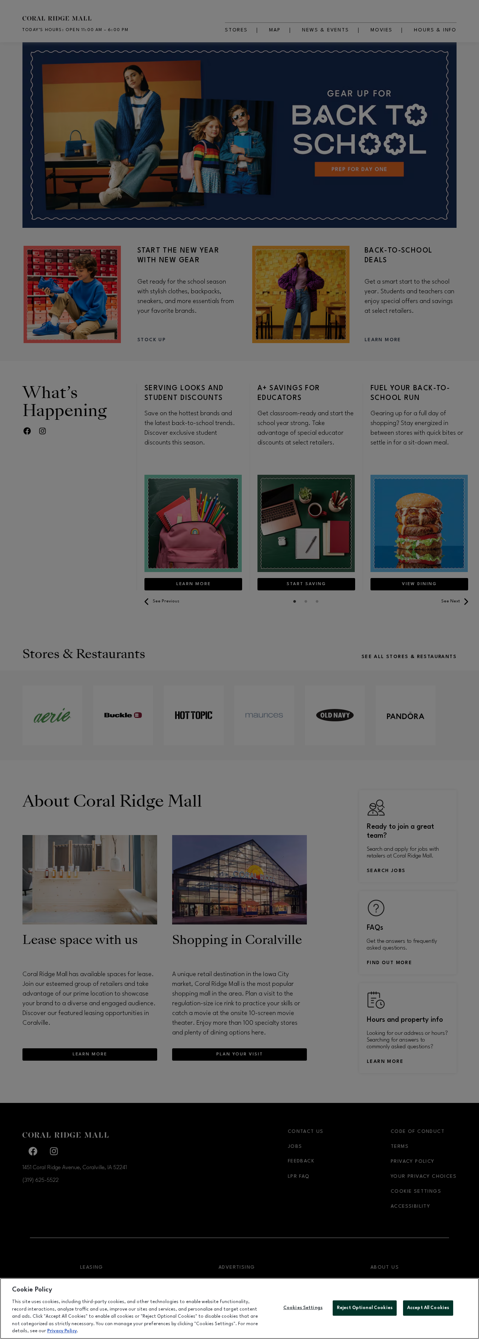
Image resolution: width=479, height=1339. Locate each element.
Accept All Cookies (428, 1307)
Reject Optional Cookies (365, 1307)
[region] (239, 1308)
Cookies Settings (303, 1307)
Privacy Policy (62, 1331)
